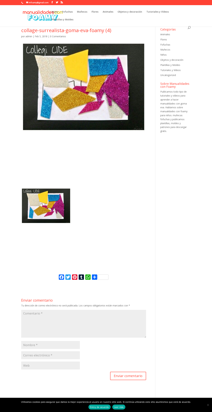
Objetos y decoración (130, 12)
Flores (95, 12)
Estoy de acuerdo (99, 407)
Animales (108, 12)
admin (29, 36)
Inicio (55, 12)
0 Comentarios (58, 36)
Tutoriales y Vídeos (157, 12)
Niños (163, 54)
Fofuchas (67, 12)
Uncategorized (168, 75)
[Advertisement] (83, 163)
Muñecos (82, 12)
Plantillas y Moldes (62, 19)
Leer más (119, 407)
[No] (208, 405)
